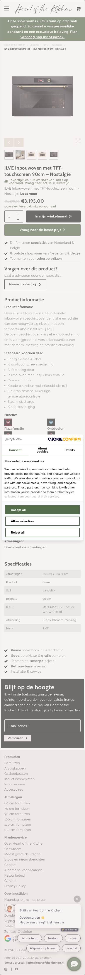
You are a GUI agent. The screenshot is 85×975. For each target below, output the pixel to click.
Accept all (18, 510)
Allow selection (22, 521)
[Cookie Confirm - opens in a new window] (64, 439)
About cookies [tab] (42, 450)
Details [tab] (70, 450)
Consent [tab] (15, 450)
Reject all (18, 532)
